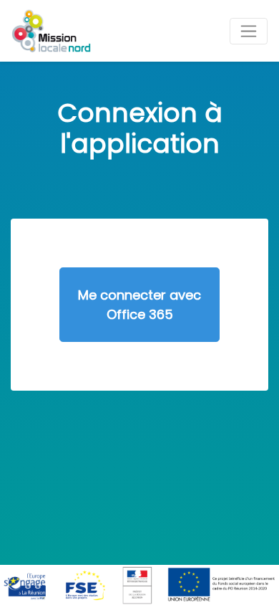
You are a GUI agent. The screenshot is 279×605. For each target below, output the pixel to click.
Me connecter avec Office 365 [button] (139, 304)
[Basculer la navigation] (249, 31)
